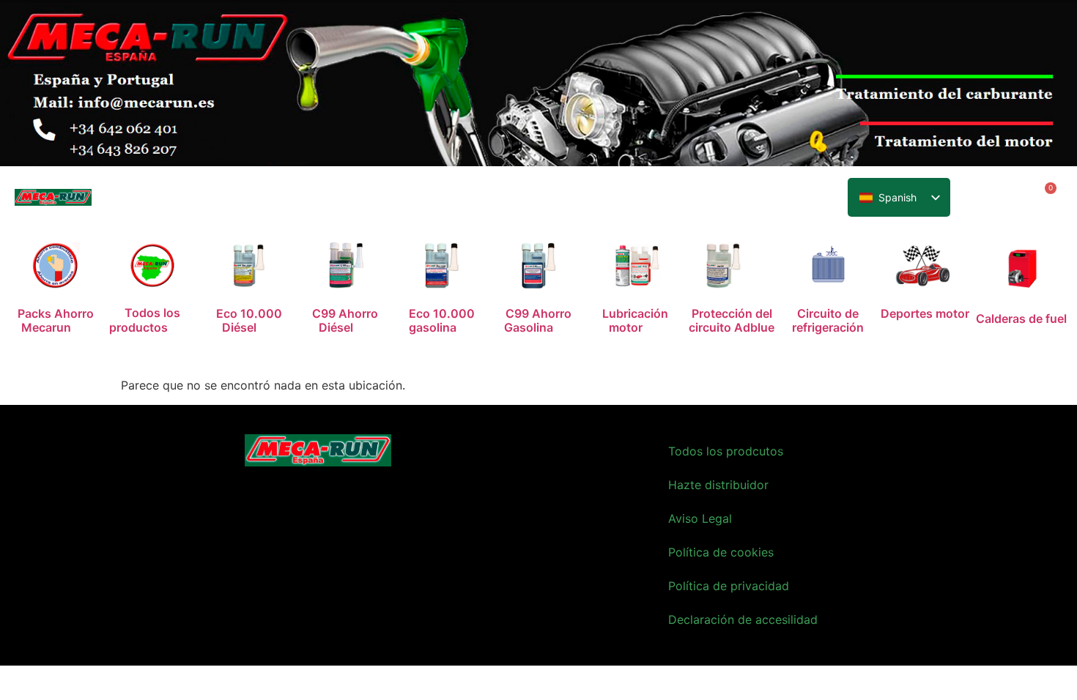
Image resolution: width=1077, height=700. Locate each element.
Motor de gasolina (299, 200)
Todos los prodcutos (725, 451)
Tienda (477, 200)
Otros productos (556, 200)
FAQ (628, 200)
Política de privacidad (728, 585)
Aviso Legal (700, 518)
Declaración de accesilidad (743, 619)
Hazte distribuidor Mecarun (729, 200)
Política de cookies (721, 552)
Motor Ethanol (404, 200)
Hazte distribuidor (718, 484)
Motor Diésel (198, 200)
